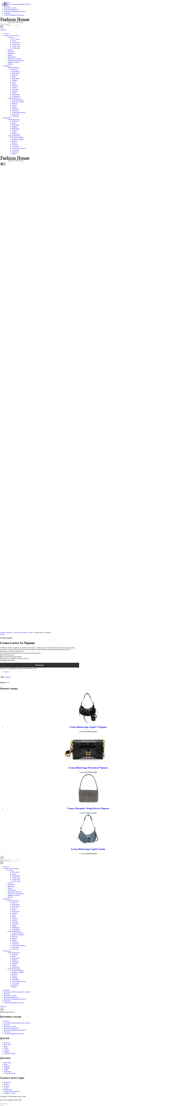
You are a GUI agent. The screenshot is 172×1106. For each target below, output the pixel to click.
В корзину (40, 665)
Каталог (9, 632)
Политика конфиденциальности (15, 1030)
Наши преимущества (11, 1028)
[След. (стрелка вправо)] (3, 1105)
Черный (7, 677)
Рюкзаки (7, 1086)
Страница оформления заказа (14, 1033)
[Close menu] (2, 858)
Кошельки (7, 1082)
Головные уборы (9, 1053)
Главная (2, 632)
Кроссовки (7, 1044)
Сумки (30, 632)
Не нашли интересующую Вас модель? (17, 1023)
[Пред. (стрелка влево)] (1, 1105)
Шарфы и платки (10, 1093)
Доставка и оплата (10, 1026)
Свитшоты (7, 1071)
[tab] (88, 672)
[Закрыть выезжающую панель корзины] (2, 1009)
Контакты (7, 1032)
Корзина (7, 1025)
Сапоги (6, 1050)
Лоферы (6, 1052)
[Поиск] (1, 27)
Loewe (7, 682)
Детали (6, 672)
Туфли (6, 1048)
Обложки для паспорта (12, 1091)
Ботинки (7, 1043)
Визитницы (8, 1089)
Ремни (6, 1084)
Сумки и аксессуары (20, 632)
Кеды (6, 1046)
